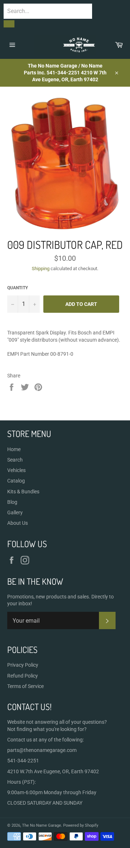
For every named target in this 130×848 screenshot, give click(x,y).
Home (14, 449)
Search (15, 460)
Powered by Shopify (80, 825)
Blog (12, 502)
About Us (17, 523)
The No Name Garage (41, 825)
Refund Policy (22, 676)
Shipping (40, 268)
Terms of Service (25, 686)
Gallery (15, 512)
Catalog (16, 481)
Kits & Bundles (23, 491)
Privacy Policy (22, 665)
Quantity (17, 287)
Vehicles (16, 470)
